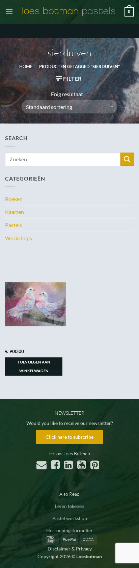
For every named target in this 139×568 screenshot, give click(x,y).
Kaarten (14, 212)
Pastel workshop (69, 518)
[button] (9, 11)
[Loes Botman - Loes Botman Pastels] (68, 12)
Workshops (18, 238)
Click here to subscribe (69, 437)
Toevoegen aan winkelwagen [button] (33, 366)
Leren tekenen (69, 506)
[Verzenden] (127, 159)
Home (26, 66)
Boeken (14, 199)
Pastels (13, 225)
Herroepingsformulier (69, 530)
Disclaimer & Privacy (70, 548)
